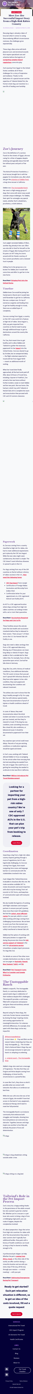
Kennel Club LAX (17, 1384)
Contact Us (16, 1349)
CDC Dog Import (12, 583)
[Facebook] (7, 1369)
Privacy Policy (9, 1381)
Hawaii (24, 961)
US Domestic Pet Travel (16, 1335)
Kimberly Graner (9, 28)
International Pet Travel (16, 1325)
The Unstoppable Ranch (19, 188)
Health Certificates (16, 1339)
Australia (18, 961)
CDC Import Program (16, 1330)
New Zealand (8, 964)
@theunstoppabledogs (13, 1037)
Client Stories (16, 12)
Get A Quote (16, 1314)
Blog (16, 1353)
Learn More (16, 843)
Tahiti (15, 964)
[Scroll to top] (28, 1390)
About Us (16, 1363)
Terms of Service (23, 1381)
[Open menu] (29, 3)
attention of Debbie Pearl (20, 179)
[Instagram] (7, 1374)
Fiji (22, 964)
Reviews (16, 1358)
